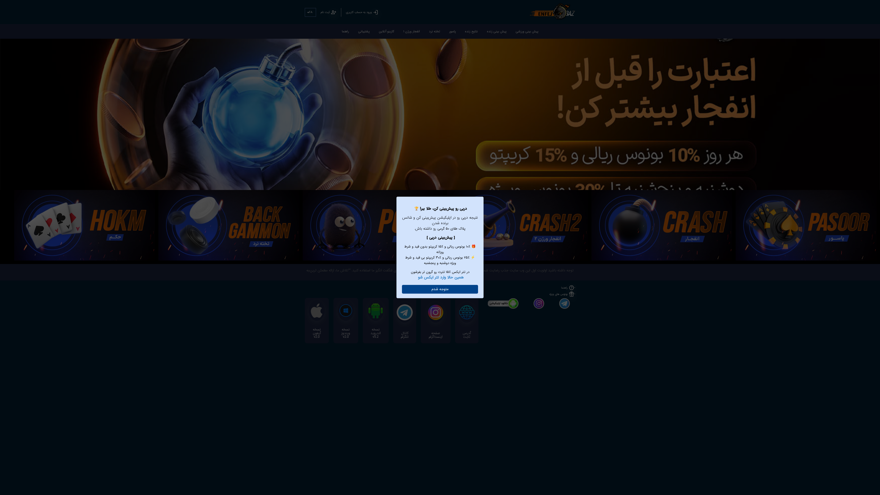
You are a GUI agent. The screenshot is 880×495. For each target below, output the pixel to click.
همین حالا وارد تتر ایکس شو (441, 277)
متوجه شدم (440, 289)
